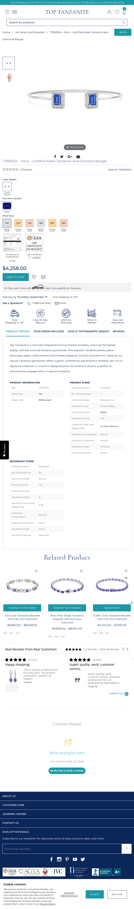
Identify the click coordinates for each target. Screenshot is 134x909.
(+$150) (36, 257)
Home (6, 32)
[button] (123, 649)
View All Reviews (109, 649)
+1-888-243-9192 (41, 303)
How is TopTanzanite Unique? (88, 331)
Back (123, 32)
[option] (74, 98)
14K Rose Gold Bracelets (29, 32)
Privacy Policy (47, 904)
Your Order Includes (48, 331)
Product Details (18, 331)
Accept (94, 894)
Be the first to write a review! (67, 770)
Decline (117, 894)
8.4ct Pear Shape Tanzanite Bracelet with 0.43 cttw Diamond (67, 619)
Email (62, 303)
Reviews (119, 331)
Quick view (126, 578)
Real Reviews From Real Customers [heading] (31, 649)
